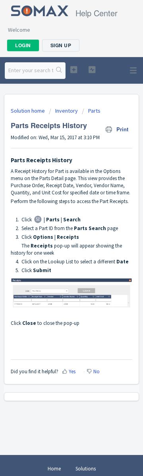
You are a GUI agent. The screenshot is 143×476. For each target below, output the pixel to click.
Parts (94, 110)
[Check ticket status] (92, 69)
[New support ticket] (73, 69)
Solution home (28, 110)
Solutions (85, 468)
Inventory (66, 110)
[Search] (59, 71)
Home (54, 468)
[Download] (56, 233)
